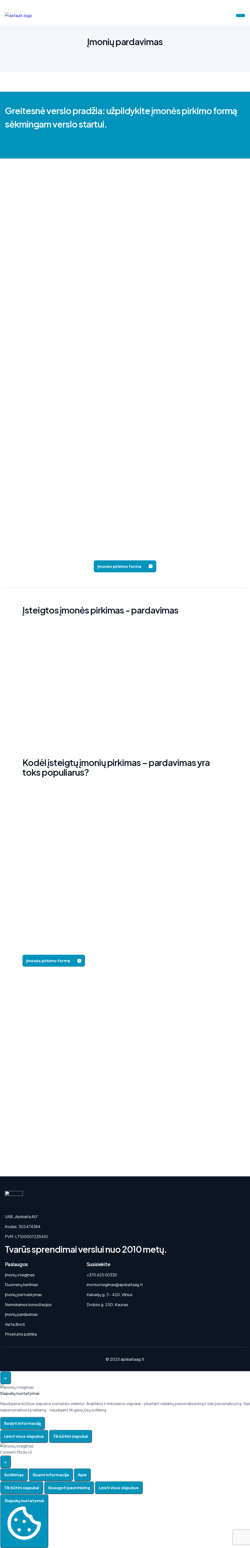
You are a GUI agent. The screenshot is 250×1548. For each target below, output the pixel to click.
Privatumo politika (21, 1334)
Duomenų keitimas (21, 1284)
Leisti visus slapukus (24, 1436)
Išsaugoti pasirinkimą (69, 1487)
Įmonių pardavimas (21, 1314)
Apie (82, 1474)
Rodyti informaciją (22, 1423)
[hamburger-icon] (240, 15)
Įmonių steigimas (20, 1274)
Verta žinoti (15, 1324)
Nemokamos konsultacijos (28, 1304)
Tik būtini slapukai (70, 1436)
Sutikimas (14, 1474)
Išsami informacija (51, 1474)
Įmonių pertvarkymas (23, 1294)
